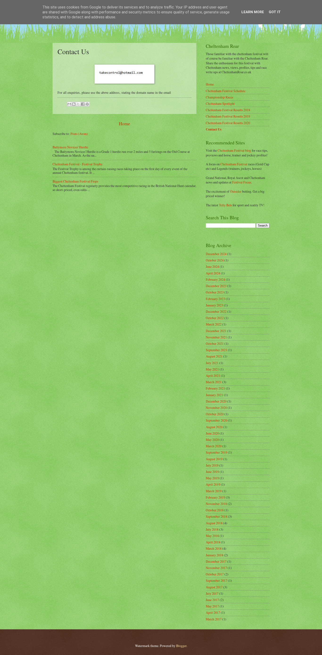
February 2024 (215, 279)
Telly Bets (225, 205)
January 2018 (214, 555)
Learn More (252, 12)
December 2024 (216, 254)
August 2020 (214, 427)
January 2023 (214, 305)
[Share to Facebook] (82, 104)
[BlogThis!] (73, 104)
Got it (275, 12)
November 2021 (216, 337)
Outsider (235, 191)
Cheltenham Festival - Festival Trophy (78, 164)
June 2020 (212, 433)
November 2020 (216, 407)
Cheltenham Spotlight (220, 103)
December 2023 (216, 286)
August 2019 (214, 459)
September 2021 (216, 350)
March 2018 (214, 548)
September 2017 (216, 580)
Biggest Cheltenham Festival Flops (75, 181)
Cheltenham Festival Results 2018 (228, 110)
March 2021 (214, 382)
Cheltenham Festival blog (234, 150)
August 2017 (214, 587)
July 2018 (212, 529)
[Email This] (69, 104)
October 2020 (215, 414)
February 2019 (215, 497)
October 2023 (215, 292)
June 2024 (212, 266)
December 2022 (216, 311)
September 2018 (216, 516)
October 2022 (215, 318)
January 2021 (214, 395)
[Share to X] (78, 104)
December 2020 (216, 401)
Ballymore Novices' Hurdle (70, 147)
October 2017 (215, 574)
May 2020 (212, 439)
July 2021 (212, 363)
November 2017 (216, 567)
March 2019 (214, 491)
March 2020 (214, 446)
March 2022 (214, 324)
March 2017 (214, 619)
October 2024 (215, 260)
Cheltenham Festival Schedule (225, 91)
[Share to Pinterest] (87, 104)
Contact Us (213, 129)
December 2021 (216, 331)
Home (124, 123)
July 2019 (212, 465)
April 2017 (213, 612)
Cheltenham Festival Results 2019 (228, 116)
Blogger (181, 645)
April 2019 (213, 484)
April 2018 (213, 542)
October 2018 (215, 510)
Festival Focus (241, 182)
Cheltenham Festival (233, 164)
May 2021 (212, 369)
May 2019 (212, 478)
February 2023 (215, 299)
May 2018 (212, 535)
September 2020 (216, 420)
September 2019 (216, 452)
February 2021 (215, 388)
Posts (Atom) (79, 133)
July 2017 (212, 593)
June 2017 (212, 600)
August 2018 (214, 523)
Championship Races (219, 97)
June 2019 (212, 471)
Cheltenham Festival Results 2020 (228, 123)
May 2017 (212, 606)
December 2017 (216, 561)
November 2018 (216, 503)
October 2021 (215, 343)
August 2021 (214, 356)
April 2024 (213, 273)
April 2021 (213, 375)
